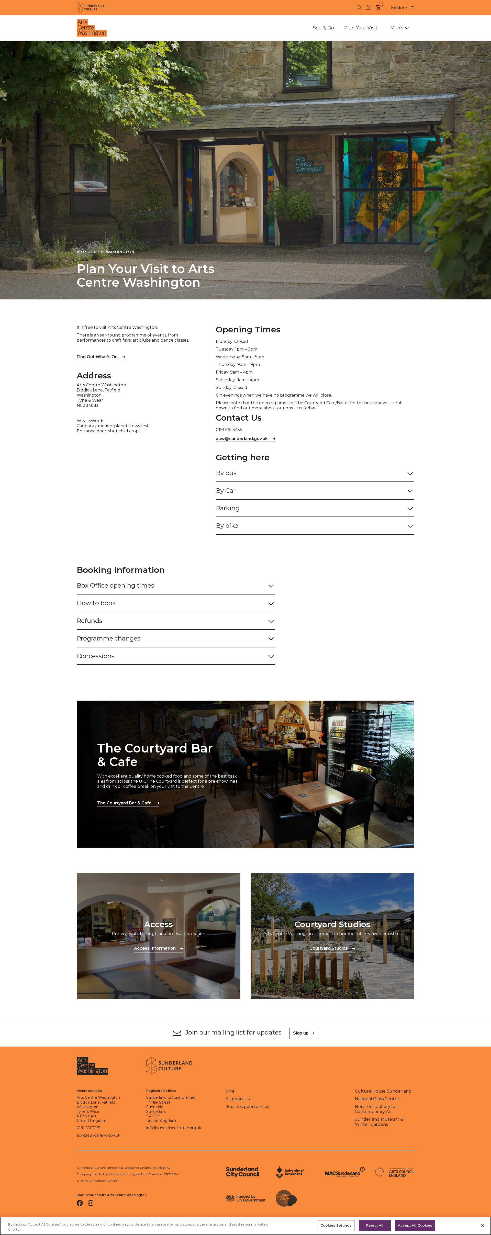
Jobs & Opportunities (247, 1106)
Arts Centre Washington (105, 252)
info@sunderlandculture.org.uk (173, 1128)
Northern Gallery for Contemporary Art (376, 1109)
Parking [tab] (228, 508)
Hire (230, 1091)
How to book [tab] (96, 603)
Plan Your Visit (360, 28)
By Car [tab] (226, 490)
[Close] (482, 1225)
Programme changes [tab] (108, 638)
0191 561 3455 (88, 1128)
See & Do (323, 28)
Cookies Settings (336, 1225)
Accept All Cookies (415, 1225)
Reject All (374, 1225)
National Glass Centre (377, 1098)
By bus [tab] (227, 473)
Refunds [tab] (89, 620)
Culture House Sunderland (383, 1091)
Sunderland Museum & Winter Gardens (379, 1122)
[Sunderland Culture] (90, 8)
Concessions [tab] (96, 656)
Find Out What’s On (97, 356)
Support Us (238, 1098)
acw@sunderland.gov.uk (242, 438)
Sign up (301, 1033)
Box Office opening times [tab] (115, 585)
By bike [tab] (227, 525)
